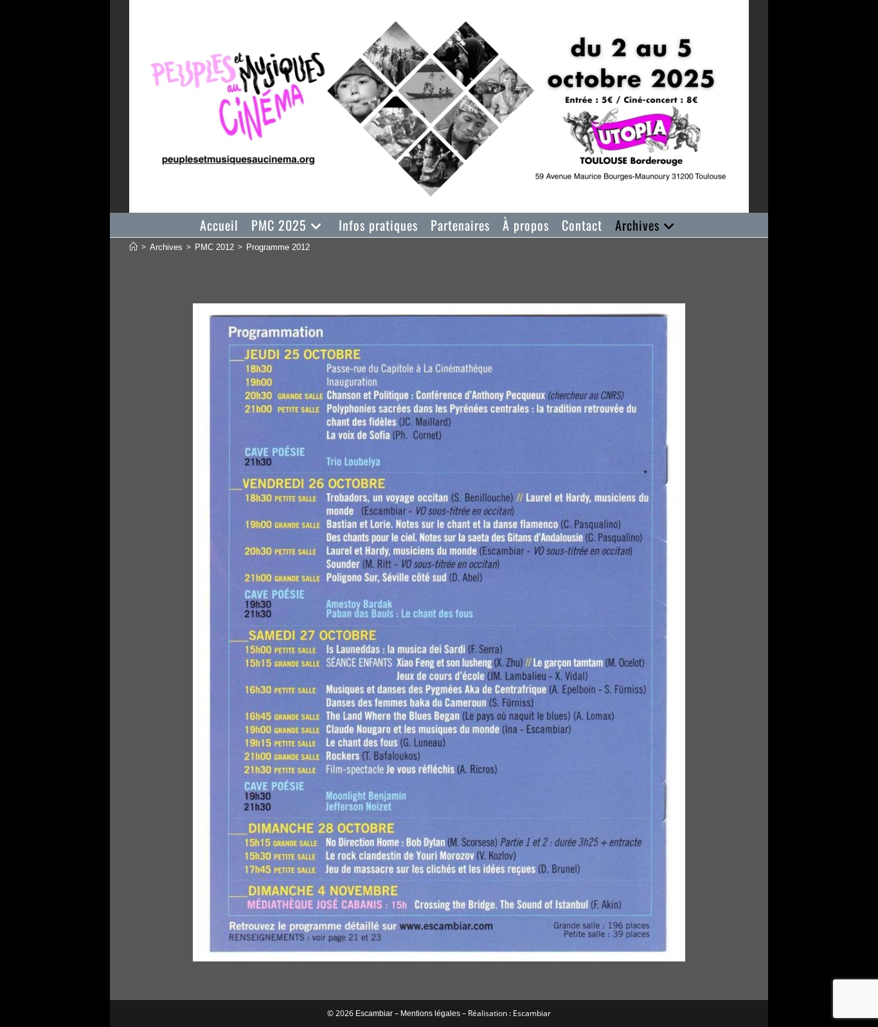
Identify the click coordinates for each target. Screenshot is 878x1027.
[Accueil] (133, 247)
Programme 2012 (278, 247)
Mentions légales (430, 1013)
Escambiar (374, 1013)
